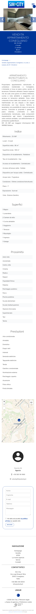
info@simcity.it (18, 584)
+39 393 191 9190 (19, 474)
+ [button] (4, 401)
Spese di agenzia (12, 602)
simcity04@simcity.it (19, 479)
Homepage (5, 60)
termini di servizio (18, 611)
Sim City (18, 572)
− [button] (4, 404)
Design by (18, 605)
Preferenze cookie (25, 602)
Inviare (9, 524)
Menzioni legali (24, 599)
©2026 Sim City (12, 599)
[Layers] (31, 402)
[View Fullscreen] (4, 408)
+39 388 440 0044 (18, 582)
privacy (10, 611)
